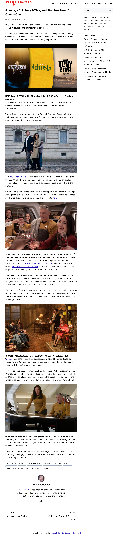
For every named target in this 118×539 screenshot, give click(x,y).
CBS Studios (11, 464)
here (55, 198)
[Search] (110, 10)
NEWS (52, 3)
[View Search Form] (111, 3)
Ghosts (9, 359)
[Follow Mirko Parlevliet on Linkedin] (41, 501)
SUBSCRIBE (102, 3)
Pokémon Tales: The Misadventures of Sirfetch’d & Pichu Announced (97, 61)
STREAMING (63, 3)
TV (81, 3)
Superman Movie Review (16, 514)
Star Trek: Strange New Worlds (38, 263)
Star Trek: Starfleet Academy (25, 266)
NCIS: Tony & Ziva (18, 177)
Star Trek (67, 464)
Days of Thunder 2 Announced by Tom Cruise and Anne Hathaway (97, 42)
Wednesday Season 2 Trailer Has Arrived (62, 515)
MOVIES (74, 3)
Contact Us (67, 533)
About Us (55, 533)
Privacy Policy (79, 533)
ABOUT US (90, 3)
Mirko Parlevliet (13, 19)
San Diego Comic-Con (52, 464)
